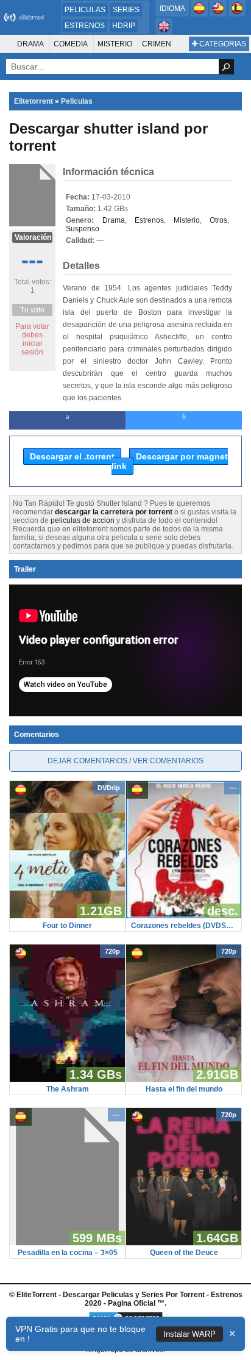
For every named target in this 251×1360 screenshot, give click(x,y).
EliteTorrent (36, 1294)
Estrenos (85, 25)
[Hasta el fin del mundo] (183, 1079)
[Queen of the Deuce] (183, 1243)
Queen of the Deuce (184, 1252)
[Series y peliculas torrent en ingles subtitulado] (219, 14)
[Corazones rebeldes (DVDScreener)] (183, 916)
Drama (30, 44)
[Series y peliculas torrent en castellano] (200, 14)
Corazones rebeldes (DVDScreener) (183, 925)
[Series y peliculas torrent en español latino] (237, 14)
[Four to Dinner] (67, 916)
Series (126, 9)
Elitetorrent (33, 101)
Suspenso (82, 229)
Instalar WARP (189, 1334)
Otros (218, 220)
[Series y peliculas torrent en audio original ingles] (163, 32)
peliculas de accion (83, 520)
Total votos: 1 (32, 286)
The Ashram (67, 1089)
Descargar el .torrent (72, 456)
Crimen (156, 44)
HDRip (123, 25)
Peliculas (85, 9)
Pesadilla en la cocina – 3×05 (68, 1252)
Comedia (71, 44)
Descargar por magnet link (169, 461)
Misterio (114, 44)
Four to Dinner (67, 925)
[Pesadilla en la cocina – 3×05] (67, 1243)
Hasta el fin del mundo (184, 1089)
